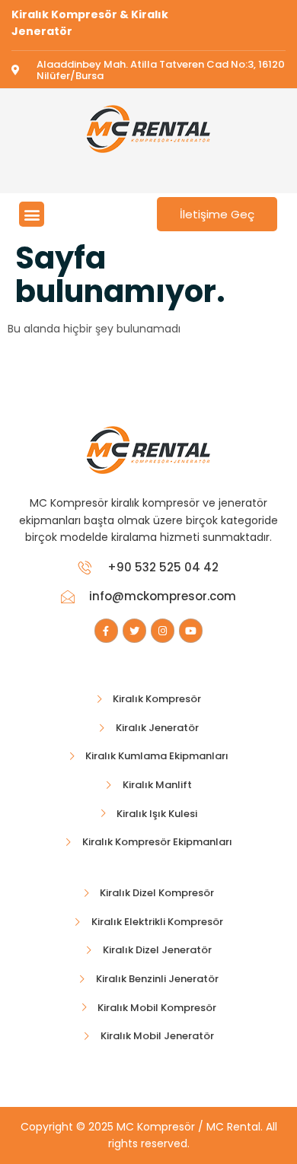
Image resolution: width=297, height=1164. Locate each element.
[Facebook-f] (106, 630)
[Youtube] (191, 630)
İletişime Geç (217, 214)
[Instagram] (162, 630)
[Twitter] (134, 630)
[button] (31, 214)
